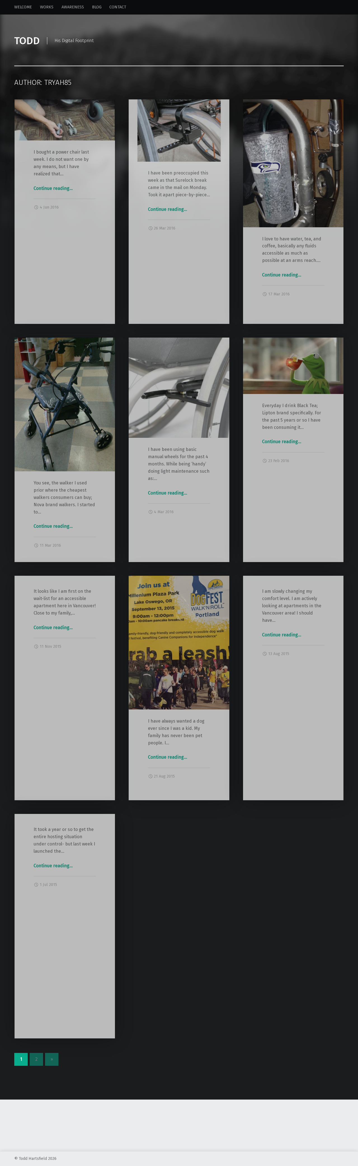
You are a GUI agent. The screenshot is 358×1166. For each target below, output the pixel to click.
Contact (117, 7)
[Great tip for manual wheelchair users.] (293, 103)
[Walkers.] (65, 341)
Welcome (23, 7)
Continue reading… (53, 188)
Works (46, 7)
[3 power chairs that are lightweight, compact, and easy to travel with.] (65, 103)
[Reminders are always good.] (179, 103)
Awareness (73, 7)
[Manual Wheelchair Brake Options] (179, 341)
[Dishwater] (293, 341)
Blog (97, 7)
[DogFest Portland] (179, 579)
